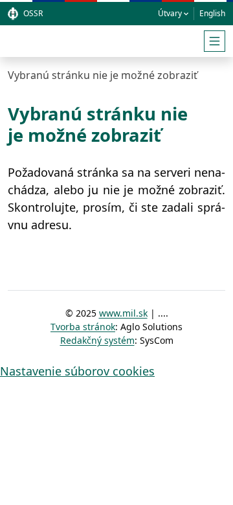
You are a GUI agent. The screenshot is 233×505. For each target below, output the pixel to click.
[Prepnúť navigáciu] (214, 41)
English (212, 13)
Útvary (170, 13)
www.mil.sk (123, 313)
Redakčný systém (97, 340)
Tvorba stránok (82, 326)
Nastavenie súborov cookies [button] (77, 371)
